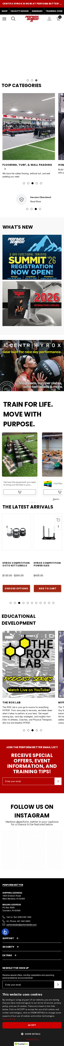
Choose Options (16, 588)
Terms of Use (32, 1039)
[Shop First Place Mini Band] (19, 492)
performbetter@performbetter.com (22, 924)
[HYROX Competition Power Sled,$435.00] (47, 531)
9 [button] (45, 603)
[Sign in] (49, 19)
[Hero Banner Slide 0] (32, 52)
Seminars (37, 11)
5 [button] (41, 183)
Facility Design (20, 11)
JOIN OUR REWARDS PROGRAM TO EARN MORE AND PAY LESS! (32, 3)
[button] (19, 464)
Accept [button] (32, 1025)
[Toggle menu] (4, 19)
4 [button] (37, 183)
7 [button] (36, 603)
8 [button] (41, 603)
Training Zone (54, 11)
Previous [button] (7, 527)
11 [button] (53, 603)
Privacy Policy (8, 1019)
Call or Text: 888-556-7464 (19, 917)
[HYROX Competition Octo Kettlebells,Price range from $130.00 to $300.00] (16, 531)
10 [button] (49, 603)
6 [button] (32, 603)
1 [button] (24, 183)
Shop (5, 11)
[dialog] (32, 1017)
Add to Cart (47, 588)
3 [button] (32, 183)
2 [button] (28, 183)
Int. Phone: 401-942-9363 (18, 921)
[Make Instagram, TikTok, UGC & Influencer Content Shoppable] (56, 499)
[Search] (13, 19)
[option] (29, 133)
